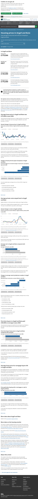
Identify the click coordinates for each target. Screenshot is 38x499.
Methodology (28, 20)
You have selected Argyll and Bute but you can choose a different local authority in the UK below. (18, 40)
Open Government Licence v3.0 (20, 495)
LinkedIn (24, 484)
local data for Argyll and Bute (12, 418)
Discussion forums (26, 488)
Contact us (14, 483)
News (13, 484)
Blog (36, 20)
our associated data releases (6, 427)
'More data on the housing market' (11, 230)
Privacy (2, 483)
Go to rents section (14, 69)
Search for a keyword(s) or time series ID (9, 26)
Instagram (25, 481)
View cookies (25, 13)
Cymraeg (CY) (35, 18)
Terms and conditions (5, 484)
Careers (13, 481)
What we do (14, 479)
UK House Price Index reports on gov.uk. (15, 428)
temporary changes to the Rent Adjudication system (15, 444)
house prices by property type (14, 357)
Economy (5, 29)
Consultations (25, 486)
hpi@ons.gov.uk (7, 465)
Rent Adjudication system (17, 108)
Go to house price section (15, 58)
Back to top (3, 194)
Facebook (25, 483)
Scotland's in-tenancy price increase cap (13, 107)
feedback (13, 16)
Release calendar (22, 20)
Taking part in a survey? (34, 22)
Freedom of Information (16, 486)
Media (31, 20)
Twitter (24, 479)
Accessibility (3, 479)
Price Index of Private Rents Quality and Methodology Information (14, 435)
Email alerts (25, 489)
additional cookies (12, 8)
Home (2, 21)
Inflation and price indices (12, 29)
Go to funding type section (15, 85)
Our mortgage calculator (5, 382)
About (34, 20)
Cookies (2, 481)
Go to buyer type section (15, 77)
